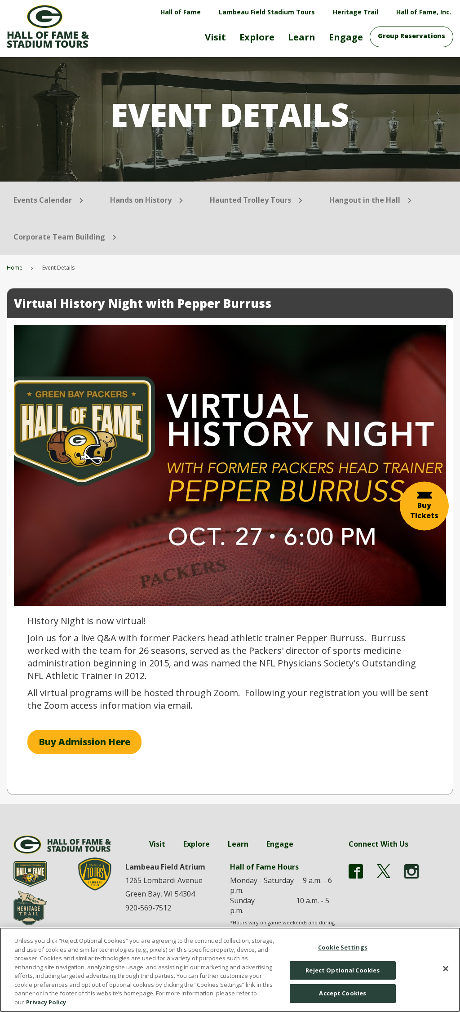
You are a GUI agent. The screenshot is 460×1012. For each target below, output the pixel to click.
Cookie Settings (342, 947)
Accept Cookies (342, 993)
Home (14, 267)
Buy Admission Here (84, 742)
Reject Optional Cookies (342, 970)
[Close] (446, 969)
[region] (230, 970)
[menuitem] (215, 40)
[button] (424, 506)
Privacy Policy (46, 1002)
